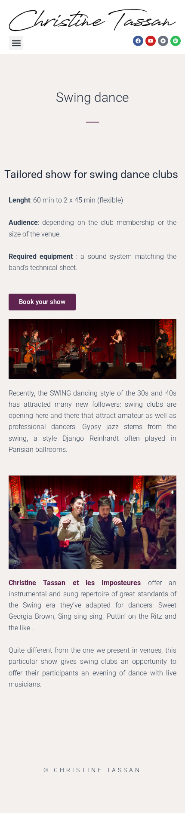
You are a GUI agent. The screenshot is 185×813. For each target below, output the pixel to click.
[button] (16, 43)
